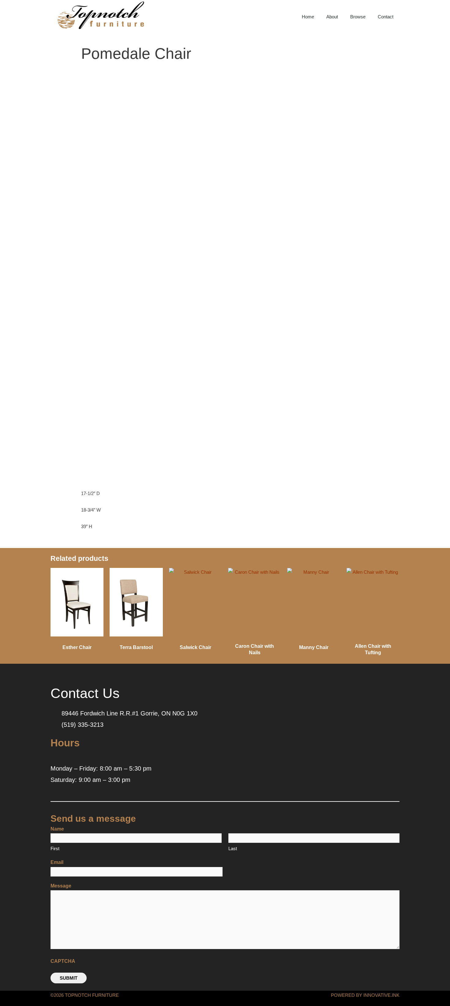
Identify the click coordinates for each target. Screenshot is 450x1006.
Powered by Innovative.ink (365, 995)
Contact (385, 16)
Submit (68, 978)
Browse (358, 16)
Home (308, 16)
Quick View (77, 634)
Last (232, 848)
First (55, 848)
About (332, 16)
